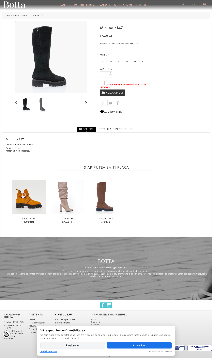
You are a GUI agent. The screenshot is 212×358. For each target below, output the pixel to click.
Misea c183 (67, 218)
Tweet (110, 103)
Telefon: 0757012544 (14, 322)
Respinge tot (72, 345)
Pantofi (65, 5)
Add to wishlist (111, 111)
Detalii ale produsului (116, 129)
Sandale (104, 5)
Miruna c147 (106, 218)
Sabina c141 (28, 218)
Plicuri (141, 5)
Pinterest (118, 103)
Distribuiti (103, 103)
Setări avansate (48, 351)
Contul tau (63, 314)
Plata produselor (37, 322)
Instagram (109, 305)
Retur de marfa (62, 322)
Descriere (86, 129)
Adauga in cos (114, 92)
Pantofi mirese (84, 5)
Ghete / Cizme (123, 5)
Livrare (32, 319)
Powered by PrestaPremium (160, 351)
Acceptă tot (139, 345)
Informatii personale (65, 319)
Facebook (103, 305)
